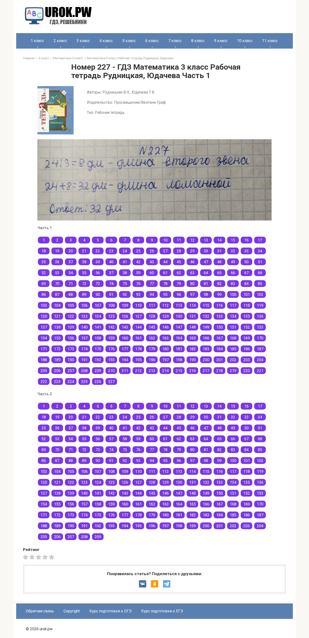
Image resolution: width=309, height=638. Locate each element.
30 (206, 251)
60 (152, 273)
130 (179, 316)
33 (246, 251)
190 (71, 360)
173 (71, 349)
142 (111, 327)
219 (233, 370)
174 (84, 349)
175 (98, 349)
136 (260, 316)
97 (192, 294)
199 (192, 360)
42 (138, 262)
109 (125, 305)
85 (260, 283)
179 (152, 349)
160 (125, 338)
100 (233, 294)
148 (192, 327)
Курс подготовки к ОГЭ (110, 611)
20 (71, 251)
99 (219, 294)
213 (152, 370)
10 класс (245, 40)
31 (219, 251)
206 (57, 370)
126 (125, 316)
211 (125, 370)
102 (260, 294)
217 (206, 370)
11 (179, 240)
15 (233, 240)
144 (138, 327)
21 (84, 251)
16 (246, 240)
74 (111, 283)
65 (219, 273)
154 (44, 338)
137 (44, 327)
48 (219, 262)
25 (138, 251)
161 (138, 338)
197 (165, 360)
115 (206, 305)
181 (179, 349)
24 (125, 251)
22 (98, 251)
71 (71, 283)
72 (84, 283)
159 (111, 338)
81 (206, 283)
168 (233, 338)
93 (138, 294)
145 (152, 327)
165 (192, 338)
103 (44, 305)
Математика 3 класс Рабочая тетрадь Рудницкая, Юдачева (130, 58)
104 (57, 305)
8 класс (197, 40)
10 (165, 240)
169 (246, 338)
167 (219, 338)
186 (246, 349)
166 (206, 338)
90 (98, 294)
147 (179, 327)
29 (192, 251)
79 (179, 283)
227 (111, 381)
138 (57, 327)
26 (152, 251)
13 (206, 240)
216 (192, 370)
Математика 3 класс (68, 58)
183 (206, 349)
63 (192, 273)
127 (138, 316)
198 (179, 360)
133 (219, 316)
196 (152, 360)
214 (165, 370)
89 (84, 294)
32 (233, 251)
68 (260, 273)
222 (44, 381)
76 (138, 283)
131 (192, 316)
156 (71, 338)
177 (125, 349)
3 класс (83, 40)
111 (152, 305)
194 (125, 360)
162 (152, 338)
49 (233, 262)
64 (206, 273)
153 (260, 327)
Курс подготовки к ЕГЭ (162, 611)
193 (111, 360)
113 (179, 305)
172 (57, 349)
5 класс (129, 40)
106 (84, 305)
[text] (52, 557)
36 (57, 262)
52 (44, 273)
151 (233, 327)
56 (98, 273)
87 (57, 294)
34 (260, 251)
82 (219, 283)
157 (84, 338)
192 (98, 360)
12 (192, 240)
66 (233, 273)
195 (138, 360)
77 (152, 283)
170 (260, 338)
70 (57, 283)
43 (152, 262)
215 (179, 370)
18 (44, 251)
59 (138, 273)
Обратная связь (40, 611)
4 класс (106, 40)
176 (111, 349)
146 (165, 327)
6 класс (152, 40)
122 (71, 316)
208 (84, 370)
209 (98, 370)
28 (179, 251)
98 (206, 294)
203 (246, 360)
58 (125, 273)
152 (246, 327)
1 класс (37, 40)
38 (84, 262)
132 (206, 316)
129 (165, 316)
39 (98, 262)
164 (179, 338)
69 (44, 283)
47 (206, 262)
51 (260, 262)
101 (246, 294)
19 (57, 251)
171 (44, 349)
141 (98, 327)
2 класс (60, 40)
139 (71, 327)
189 (57, 360)
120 (44, 316)
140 (84, 327)
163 (165, 338)
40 (111, 262)
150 (219, 327)
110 (138, 305)
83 (233, 283)
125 (111, 316)
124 (98, 316)
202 (233, 360)
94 (152, 294)
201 (219, 360)
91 (111, 294)
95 (165, 294)
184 (219, 349)
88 (71, 294)
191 (84, 360)
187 (260, 349)
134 (233, 316)
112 (165, 305)
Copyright (71, 611)
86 (44, 294)
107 (98, 305)
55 (84, 273)
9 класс (220, 40)
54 (71, 273)
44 (165, 262)
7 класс (175, 40)
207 (71, 370)
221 (260, 370)
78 (165, 283)
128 (152, 316)
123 (84, 316)
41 (125, 262)
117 (233, 305)
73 (98, 283)
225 (84, 381)
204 (260, 360)
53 (57, 273)
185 (233, 349)
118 (246, 305)
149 (206, 327)
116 (219, 305)
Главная (29, 58)
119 (260, 305)
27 (165, 251)
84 (246, 283)
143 (125, 327)
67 (246, 273)
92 (125, 294)
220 (246, 370)
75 (125, 283)
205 (44, 370)
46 (192, 262)
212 (138, 370)
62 (179, 273)
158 (98, 338)
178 (138, 349)
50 (246, 262)
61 (165, 273)
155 (57, 338)
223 (57, 381)
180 (165, 349)
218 (219, 370)
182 (192, 349)
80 (192, 283)
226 (98, 381)
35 (44, 262)
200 (206, 360)
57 (111, 273)
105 (71, 305)
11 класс (270, 40)
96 (179, 294)
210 (111, 370)
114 (192, 305)
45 (179, 262)
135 (246, 316)
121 (57, 316)
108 (111, 305)
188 (44, 360)
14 (219, 240)
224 (71, 381)
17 (260, 240)
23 (111, 251)
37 (71, 262)
